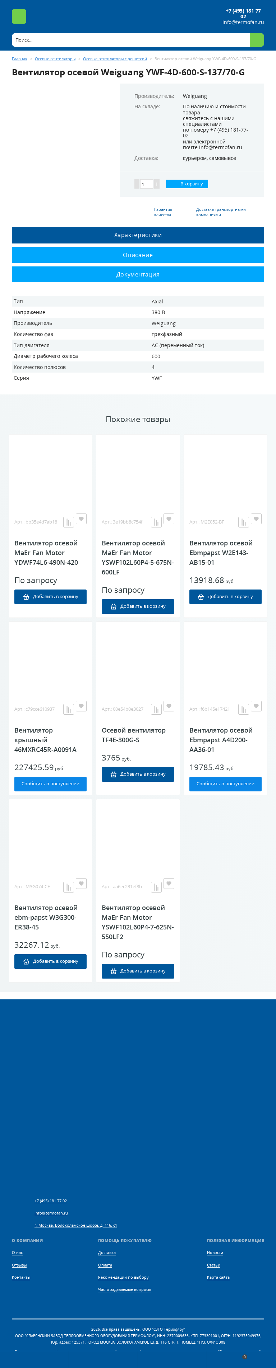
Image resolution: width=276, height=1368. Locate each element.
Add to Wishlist (81, 518)
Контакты (21, 1277)
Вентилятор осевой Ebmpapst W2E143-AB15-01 (221, 553)
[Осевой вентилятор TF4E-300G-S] (137, 658)
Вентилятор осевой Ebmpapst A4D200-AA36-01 (221, 740)
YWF (157, 378)
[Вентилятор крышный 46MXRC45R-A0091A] (50, 658)
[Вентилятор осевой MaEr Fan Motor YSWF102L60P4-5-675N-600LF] (137, 470)
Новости (215, 1252)
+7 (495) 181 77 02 (243, 13)
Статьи (213, 1265)
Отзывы (19, 1265)
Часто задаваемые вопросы (124, 1289)
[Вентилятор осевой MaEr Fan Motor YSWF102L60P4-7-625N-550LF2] (137, 835)
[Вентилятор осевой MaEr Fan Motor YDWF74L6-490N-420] (50, 470)
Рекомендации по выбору (123, 1277)
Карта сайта (218, 1277)
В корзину (191, 184)
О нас (17, 1252)
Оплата (105, 1265)
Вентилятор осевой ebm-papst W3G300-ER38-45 (46, 917)
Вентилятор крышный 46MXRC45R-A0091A (45, 740)
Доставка (107, 1252)
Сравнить (68, 522)
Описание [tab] (138, 255)
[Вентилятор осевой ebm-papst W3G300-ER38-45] (50, 835)
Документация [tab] (138, 274)
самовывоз (222, 158)
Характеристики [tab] (138, 235)
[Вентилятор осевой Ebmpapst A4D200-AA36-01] (225, 658)
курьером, (195, 158)
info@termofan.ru (243, 22)
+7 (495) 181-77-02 (215, 132)
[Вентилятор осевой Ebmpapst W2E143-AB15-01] (225, 470)
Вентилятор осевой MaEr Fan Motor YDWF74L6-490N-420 (46, 553)
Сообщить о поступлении (50, 784)
